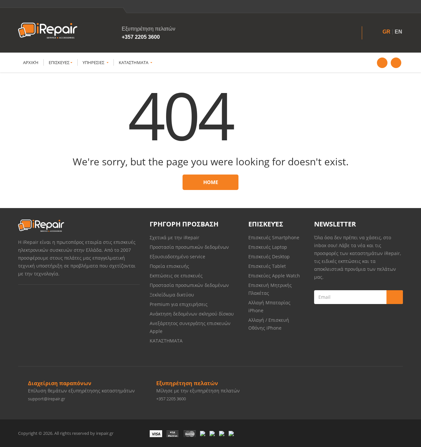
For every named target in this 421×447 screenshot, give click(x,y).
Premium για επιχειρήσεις (179, 304)
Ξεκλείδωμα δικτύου (172, 295)
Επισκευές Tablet (267, 266)
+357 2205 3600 (141, 37)
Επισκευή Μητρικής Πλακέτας (270, 289)
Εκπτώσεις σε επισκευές (176, 275)
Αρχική (30, 62)
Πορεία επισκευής (169, 266)
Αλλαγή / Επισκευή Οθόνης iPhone (268, 324)
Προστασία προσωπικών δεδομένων (189, 247)
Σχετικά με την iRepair (174, 237)
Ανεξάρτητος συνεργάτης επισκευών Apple (190, 327)
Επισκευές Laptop (267, 247)
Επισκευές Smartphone (274, 237)
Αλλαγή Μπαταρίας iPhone (269, 306)
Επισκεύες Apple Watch (274, 275)
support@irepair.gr (46, 399)
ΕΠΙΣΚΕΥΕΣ (59, 62)
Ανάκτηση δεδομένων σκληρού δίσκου (192, 314)
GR (386, 32)
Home (210, 182)
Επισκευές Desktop (269, 256)
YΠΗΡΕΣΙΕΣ (94, 62)
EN (398, 32)
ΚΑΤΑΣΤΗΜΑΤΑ (134, 62)
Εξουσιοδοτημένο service (177, 256)
